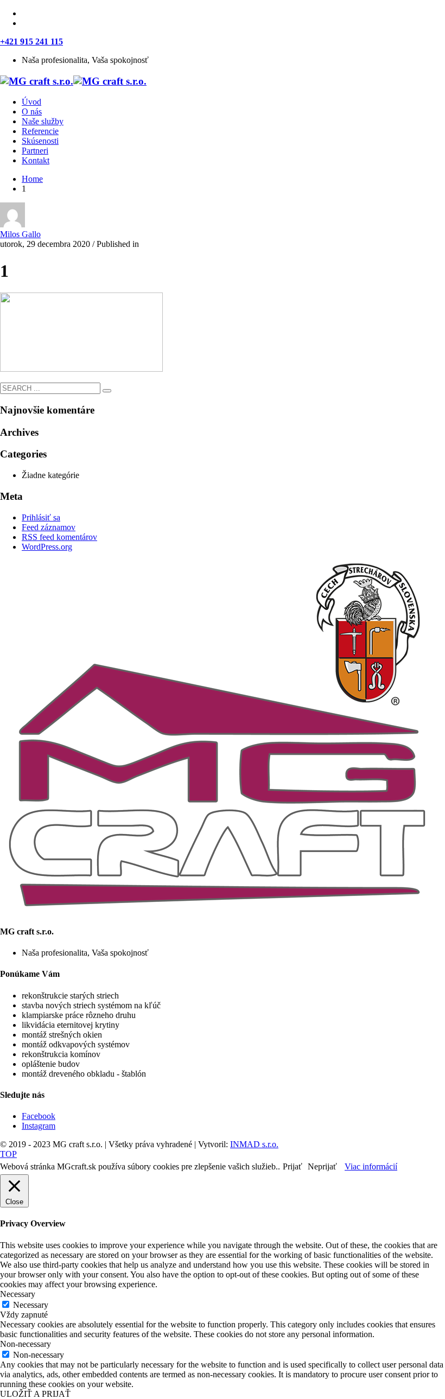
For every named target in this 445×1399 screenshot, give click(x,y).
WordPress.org (47, 546)
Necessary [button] (17, 1294)
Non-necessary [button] (25, 1344)
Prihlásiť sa (41, 517)
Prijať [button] (292, 1166)
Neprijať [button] (322, 1166)
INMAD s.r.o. (254, 1144)
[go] (107, 390)
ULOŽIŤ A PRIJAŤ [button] (35, 1393)
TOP (8, 1154)
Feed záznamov (48, 527)
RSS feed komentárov (59, 537)
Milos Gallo (20, 234)
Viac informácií (371, 1166)
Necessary (30, 1304)
